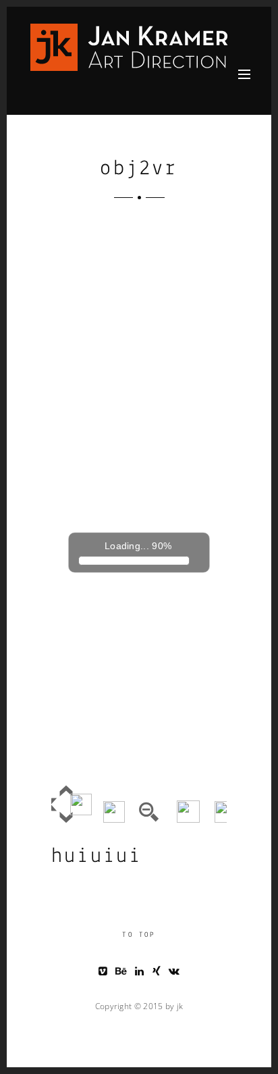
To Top (138, 935)
